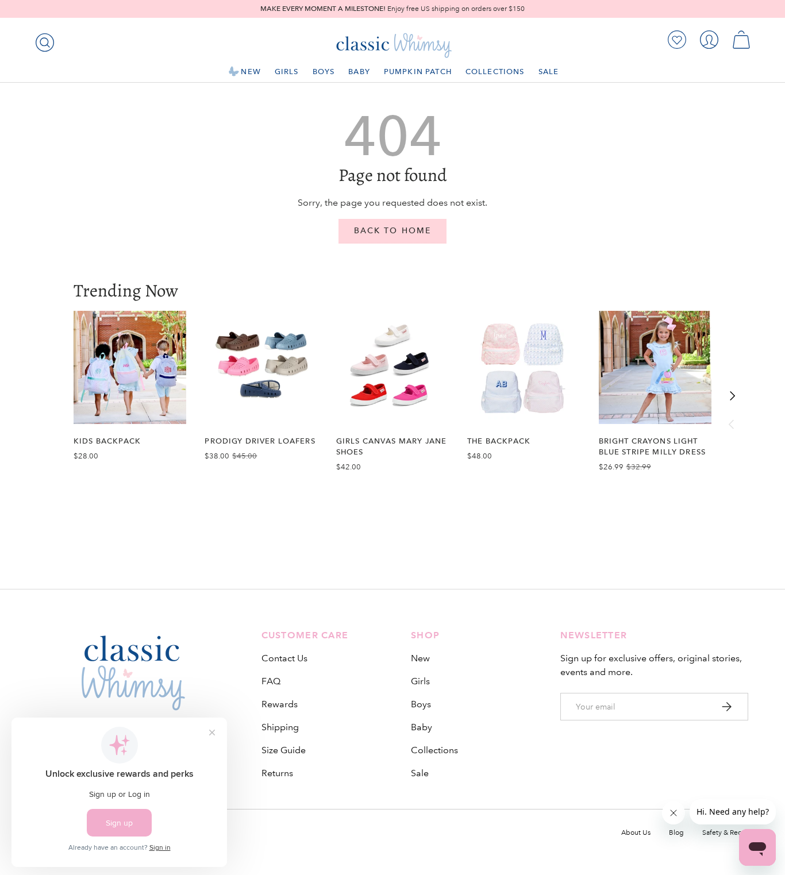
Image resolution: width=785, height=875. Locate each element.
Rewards (279, 704)
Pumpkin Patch (418, 71)
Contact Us (284, 658)
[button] (741, 39)
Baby (359, 71)
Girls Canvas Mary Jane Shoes (391, 446)
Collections (495, 71)
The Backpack (498, 441)
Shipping (280, 727)
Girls (287, 71)
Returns (277, 773)
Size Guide (283, 750)
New (250, 71)
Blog (676, 832)
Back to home (392, 231)
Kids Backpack (107, 441)
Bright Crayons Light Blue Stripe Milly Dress (652, 446)
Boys (324, 71)
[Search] (42, 40)
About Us (636, 832)
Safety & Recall (725, 832)
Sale (548, 71)
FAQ (270, 681)
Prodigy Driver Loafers (260, 441)
